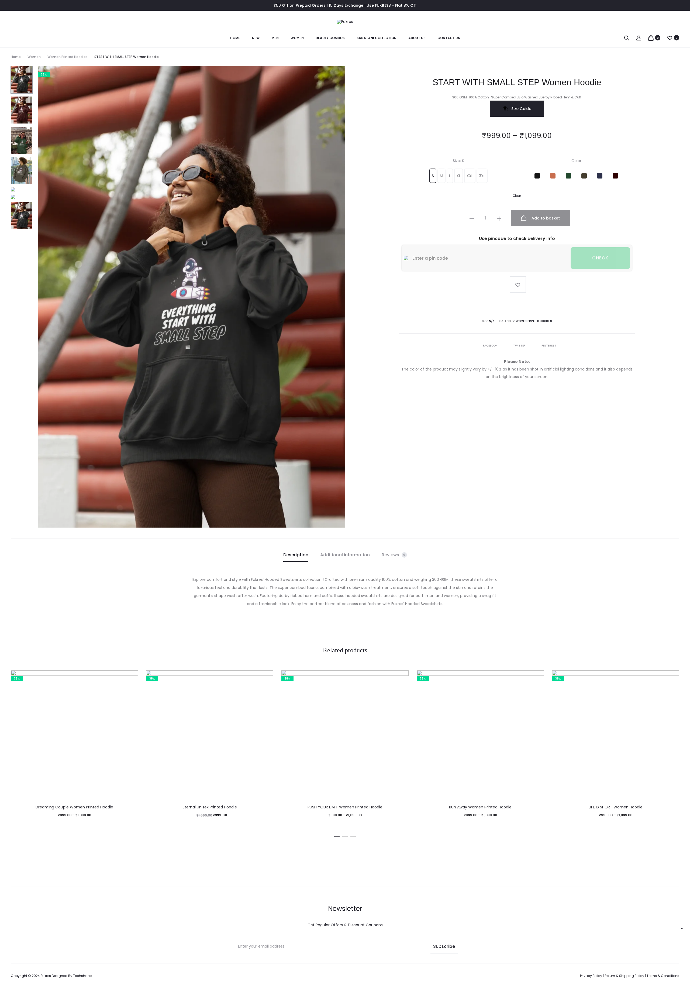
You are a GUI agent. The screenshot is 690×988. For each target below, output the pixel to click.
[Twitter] (570, 976)
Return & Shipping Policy (624, 975)
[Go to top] (682, 930)
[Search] (626, 37)
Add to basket (545, 218)
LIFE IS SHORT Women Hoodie (616, 807)
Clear (517, 196)
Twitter (519, 346)
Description (295, 555)
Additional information (345, 555)
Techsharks (82, 975)
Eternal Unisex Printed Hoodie (210, 807)
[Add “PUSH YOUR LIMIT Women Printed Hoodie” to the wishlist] (402, 677)
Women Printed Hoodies (67, 56)
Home (235, 38)
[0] (651, 37)
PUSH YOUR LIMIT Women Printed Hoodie (345, 807)
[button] (433, 176)
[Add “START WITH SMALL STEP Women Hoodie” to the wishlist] (518, 284)
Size (458, 161)
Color (576, 161)
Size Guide (520, 108)
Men (275, 38)
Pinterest (548, 346)
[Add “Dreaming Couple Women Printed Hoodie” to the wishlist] (131, 677)
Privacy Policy (591, 975)
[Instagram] (558, 976)
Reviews (393, 555)
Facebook (490, 346)
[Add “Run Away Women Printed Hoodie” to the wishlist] (537, 677)
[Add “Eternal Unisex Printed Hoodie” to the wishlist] (266, 677)
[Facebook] (546, 976)
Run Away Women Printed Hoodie (480, 807)
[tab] (296, 555)
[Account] (638, 37)
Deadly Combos (330, 38)
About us (417, 38)
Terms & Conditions (663, 975)
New (256, 38)
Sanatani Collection (376, 38)
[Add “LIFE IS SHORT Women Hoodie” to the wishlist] (672, 677)
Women (297, 38)
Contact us (448, 38)
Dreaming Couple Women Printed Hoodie (74, 807)
